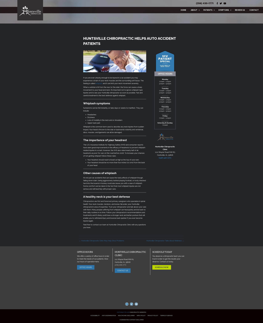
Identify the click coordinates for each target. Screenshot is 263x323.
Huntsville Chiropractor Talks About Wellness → (165, 241)
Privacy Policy (153, 315)
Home (183, 10)
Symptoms (223, 10)
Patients (207, 10)
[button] (199, 10)
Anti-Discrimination (109, 315)
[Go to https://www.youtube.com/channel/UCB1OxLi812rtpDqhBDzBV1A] (136, 304)
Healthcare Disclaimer (126, 315)
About (194, 10)
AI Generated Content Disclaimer (132, 320)
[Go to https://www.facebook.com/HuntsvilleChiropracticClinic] (126, 304)
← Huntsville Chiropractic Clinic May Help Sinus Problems (101, 241)
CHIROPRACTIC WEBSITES (138, 312)
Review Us (240, 10)
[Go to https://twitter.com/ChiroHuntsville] (131, 304)
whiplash (99, 83)
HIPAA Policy (141, 315)
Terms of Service (166, 315)
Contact (254, 10)
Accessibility (95, 315)
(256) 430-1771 (204, 3)
